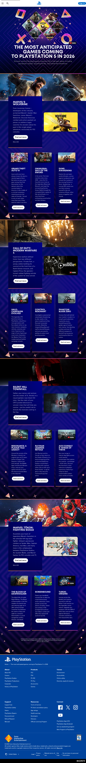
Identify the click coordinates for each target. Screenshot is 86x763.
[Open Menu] (2, 3)
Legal (33, 754)
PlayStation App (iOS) (63, 721)
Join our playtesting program (65, 727)
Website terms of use (49, 754)
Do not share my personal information (70, 754)
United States (13, 754)
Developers (34, 716)
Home (6, 664)
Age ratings (34, 710)
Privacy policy (38, 754)
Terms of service (36, 705)
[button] (43, 26)
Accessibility (60, 675)
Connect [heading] (60, 702)
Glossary (33, 719)
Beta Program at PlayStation (65, 729)
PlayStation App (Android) (65, 724)
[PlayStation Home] (39, 3)
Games (33, 687)
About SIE (8, 673)
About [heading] (7, 670)
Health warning (35, 713)
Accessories (34, 684)
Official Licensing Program (39, 722)
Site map (58, 754)
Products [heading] (34, 670)
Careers (7, 675)
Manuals (7, 722)
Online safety (61, 678)
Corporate (8, 684)
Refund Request (9, 719)
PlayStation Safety (10, 708)
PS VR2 (33, 678)
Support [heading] (8, 702)
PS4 (32, 675)
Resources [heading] (35, 702)
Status (7, 710)
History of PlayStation (11, 687)
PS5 (32, 673)
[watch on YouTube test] (73, 128)
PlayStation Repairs (11, 713)
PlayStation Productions (12, 681)
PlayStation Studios (11, 678)
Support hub (8, 705)
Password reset (9, 716)
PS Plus (33, 681)
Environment (60, 673)
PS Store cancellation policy (39, 708)
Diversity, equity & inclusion (65, 681)
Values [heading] (59, 670)
